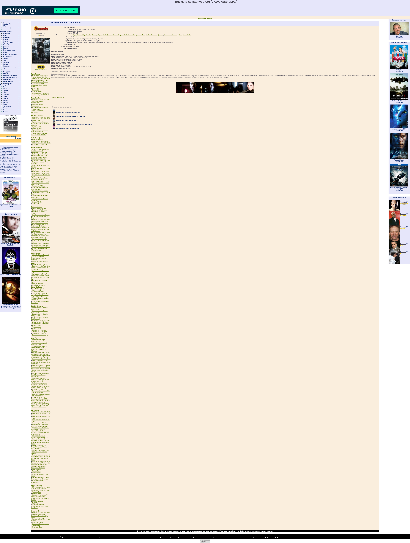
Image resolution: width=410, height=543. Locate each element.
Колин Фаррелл (36, 147)
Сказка (5, 92)
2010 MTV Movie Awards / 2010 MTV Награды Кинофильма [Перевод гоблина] (40, 257)
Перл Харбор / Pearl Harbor (41, 247)
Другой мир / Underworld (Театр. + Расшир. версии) (39, 222)
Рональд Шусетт (37, 115)
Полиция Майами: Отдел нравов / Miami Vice (39, 178)
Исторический (7, 56)
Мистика (5, 74)
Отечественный (8, 81)
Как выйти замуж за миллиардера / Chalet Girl (39, 436)
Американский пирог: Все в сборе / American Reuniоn (40, 353)
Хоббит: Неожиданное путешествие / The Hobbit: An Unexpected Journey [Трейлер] (11, 306)
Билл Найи (35, 410)
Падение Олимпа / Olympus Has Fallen (10, 244)
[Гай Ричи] (399, 35)
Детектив (6, 47)
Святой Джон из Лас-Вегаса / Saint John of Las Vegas (40, 387)
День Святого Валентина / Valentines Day (40, 268)
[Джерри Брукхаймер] (394, 241)
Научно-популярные (10, 77)
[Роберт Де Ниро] (394, 249)
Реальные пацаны (7, 160)
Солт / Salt (35, 88)
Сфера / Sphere (37, 91)
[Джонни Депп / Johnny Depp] (394, 263)
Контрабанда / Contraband (40, 243)
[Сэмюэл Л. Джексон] (394, 224)
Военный (6, 45)
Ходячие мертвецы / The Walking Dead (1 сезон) (8, 168)
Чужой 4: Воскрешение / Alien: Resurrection (39, 130)
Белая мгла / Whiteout (39, 208)
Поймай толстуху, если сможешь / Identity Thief (39, 383)
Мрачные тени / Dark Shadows (10, 274)
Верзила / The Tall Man (39, 264)
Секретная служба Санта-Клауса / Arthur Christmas (40, 478)
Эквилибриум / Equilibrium (40, 95)
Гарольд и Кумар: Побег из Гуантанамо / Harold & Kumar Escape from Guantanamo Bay (40, 367)
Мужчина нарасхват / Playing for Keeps (38, 286)
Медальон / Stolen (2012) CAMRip (66, 120)
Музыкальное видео (10, 75)
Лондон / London (37, 283)
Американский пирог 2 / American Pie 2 (39, 343)
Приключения (7, 87)
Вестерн (5, 41)
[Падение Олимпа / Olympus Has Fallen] (11, 242)
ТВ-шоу (5, 98)
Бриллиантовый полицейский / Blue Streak (39, 140)
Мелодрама (7, 72)
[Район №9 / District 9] (399, 99)
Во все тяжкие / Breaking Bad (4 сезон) (39, 318)
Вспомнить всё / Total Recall (41, 79)
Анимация (6, 33)
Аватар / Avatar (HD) (399, 129)
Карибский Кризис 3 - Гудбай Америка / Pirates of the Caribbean (40, 447)
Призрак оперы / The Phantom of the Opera (38, 467)
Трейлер (5, 100)
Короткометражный (9, 68)
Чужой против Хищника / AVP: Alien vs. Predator (39, 134)
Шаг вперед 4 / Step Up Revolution (67, 128)
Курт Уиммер (35, 74)
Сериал (5, 90)
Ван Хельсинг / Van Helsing (41, 215)
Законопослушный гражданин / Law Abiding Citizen (39, 85)
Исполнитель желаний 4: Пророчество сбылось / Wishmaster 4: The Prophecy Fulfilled (40, 497)
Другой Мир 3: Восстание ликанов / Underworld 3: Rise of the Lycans (40, 229)
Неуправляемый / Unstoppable (37, 102)
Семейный (6, 89)
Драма (5, 52)
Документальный (9, 50)
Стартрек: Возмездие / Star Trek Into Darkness (40, 391)
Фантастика (7, 106)
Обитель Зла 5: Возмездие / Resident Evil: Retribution (73, 124)
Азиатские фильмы (9, 28)
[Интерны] (399, 68)
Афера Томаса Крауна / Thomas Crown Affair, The (39, 76)
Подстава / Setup (37, 522)
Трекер (209, 18)
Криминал (6, 70)
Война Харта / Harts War (40, 154)
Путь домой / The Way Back (41, 181)
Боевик (5, 39)
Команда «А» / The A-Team (41, 275)
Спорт (5, 96)
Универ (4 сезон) (7, 159)
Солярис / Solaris (37, 389)
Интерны (4, 148)
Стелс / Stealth (37, 290)
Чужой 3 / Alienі (37, 128)
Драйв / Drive (36, 325)
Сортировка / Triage (38, 186)
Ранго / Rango (36, 469)
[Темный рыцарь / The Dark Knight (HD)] (399, 186)
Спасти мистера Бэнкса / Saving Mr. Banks (39, 188)
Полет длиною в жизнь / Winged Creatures (39, 249)
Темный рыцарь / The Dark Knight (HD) (399, 188)
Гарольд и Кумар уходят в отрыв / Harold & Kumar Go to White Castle (40, 362)
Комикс (5, 64)
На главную (202, 18)
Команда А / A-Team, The (40, 274)
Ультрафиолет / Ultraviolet (40, 93)
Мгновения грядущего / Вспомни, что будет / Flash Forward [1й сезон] (8, 151)
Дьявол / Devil (36, 492)
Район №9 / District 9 (399, 101)
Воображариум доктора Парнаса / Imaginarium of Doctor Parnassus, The (39, 157)
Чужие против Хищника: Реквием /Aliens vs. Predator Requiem (40, 123)
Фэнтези (5, 108)
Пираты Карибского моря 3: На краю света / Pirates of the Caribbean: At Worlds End (40, 463)
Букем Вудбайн (36, 485)
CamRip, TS (7, 24)
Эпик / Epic (35, 203)
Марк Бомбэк (35, 98)
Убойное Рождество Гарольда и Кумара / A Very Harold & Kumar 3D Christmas (40, 399)
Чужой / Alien (36, 127)
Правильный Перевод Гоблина (6, 84)
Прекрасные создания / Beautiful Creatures (70, 116)
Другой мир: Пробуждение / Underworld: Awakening (40, 236)
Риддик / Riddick (37, 501)
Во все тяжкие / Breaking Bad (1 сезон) (39, 308)
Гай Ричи (399, 36)
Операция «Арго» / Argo (40, 335)
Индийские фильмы (10, 54)
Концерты (6, 66)
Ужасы (5, 104)
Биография (6, 37)
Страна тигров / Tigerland (40, 191)
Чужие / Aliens (37, 120)
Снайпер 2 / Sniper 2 (38, 504)
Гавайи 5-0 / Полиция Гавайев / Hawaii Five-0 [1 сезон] (39, 515)
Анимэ (5, 35)
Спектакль (6, 94)
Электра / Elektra (37, 527)
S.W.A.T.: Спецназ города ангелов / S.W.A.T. (40, 150)
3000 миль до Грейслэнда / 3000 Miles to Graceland (40, 487)
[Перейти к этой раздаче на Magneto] (40, 31)
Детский (5, 49)
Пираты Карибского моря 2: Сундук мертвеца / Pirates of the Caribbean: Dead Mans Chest (40, 457)
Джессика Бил (36, 253)
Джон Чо (34, 338)
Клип (4, 60)
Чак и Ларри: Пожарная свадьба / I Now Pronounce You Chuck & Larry (39, 294)
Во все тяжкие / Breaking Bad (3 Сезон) (39, 314)
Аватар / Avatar (399, 160)
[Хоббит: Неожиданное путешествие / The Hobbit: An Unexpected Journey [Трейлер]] (11, 303)
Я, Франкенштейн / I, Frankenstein (38, 481)
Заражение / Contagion (39, 330)
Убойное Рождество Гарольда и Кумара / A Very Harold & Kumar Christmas (40, 403)
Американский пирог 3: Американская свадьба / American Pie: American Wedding (39, 348)
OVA (4, 26)
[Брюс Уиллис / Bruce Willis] (394, 211)
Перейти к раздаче (58, 97)
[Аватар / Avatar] (399, 159)
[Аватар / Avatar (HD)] (399, 128)
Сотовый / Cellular (38, 288)
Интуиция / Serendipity (39, 239)
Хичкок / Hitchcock (38, 291)
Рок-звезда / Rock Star (39, 144)
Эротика (5, 110)
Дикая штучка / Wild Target (40, 423)
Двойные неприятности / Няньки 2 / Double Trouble (39, 81)
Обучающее (7, 79)
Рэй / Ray (35, 503)
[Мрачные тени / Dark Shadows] (11, 273)
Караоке (5, 58)
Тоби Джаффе (36, 138)
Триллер (5, 102)
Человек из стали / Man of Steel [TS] (67, 112)
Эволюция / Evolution (39, 407)
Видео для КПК (8, 43)
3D (3, 22)
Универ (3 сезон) (7, 157)
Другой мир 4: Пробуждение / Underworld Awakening (40, 233)
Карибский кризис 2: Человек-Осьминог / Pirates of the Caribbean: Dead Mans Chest (40, 441)
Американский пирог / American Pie (38, 340)
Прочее (5, 112)
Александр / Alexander (39, 152)
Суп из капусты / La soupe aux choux (10, 205)
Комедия (6, 62)
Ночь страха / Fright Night (40, 171)
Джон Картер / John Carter (40, 322)
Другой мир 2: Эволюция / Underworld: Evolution (40, 225)
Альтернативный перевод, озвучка (7, 30)
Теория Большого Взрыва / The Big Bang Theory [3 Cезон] (10, 165)
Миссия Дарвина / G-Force (40, 450)
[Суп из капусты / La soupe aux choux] (11, 203)
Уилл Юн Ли (35, 511)
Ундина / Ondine (37, 202)
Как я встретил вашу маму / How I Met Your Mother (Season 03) (40, 375)
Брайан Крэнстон (37, 306)
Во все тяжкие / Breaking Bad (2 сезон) (39, 311)
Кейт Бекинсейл (36, 207)
